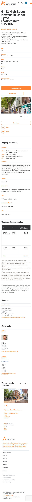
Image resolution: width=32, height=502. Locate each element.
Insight (4, 464)
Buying (5, 455)
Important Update (16, 88)
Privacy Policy (7, 477)
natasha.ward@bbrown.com (5, 373)
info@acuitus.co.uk (8, 495)
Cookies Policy (7, 482)
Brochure (16, 123)
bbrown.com (5, 374)
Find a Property (7, 452)
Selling (5, 458)
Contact (22, 3)
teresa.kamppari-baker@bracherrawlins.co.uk (13, 317)
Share (7, 127)
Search (18, 3)
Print (7, 132)
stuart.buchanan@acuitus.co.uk (5, 351)
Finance (5, 461)
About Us (5, 467)
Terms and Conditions (9, 475)
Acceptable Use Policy (9, 479)
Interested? (12, 93)
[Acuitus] (8, 3)
